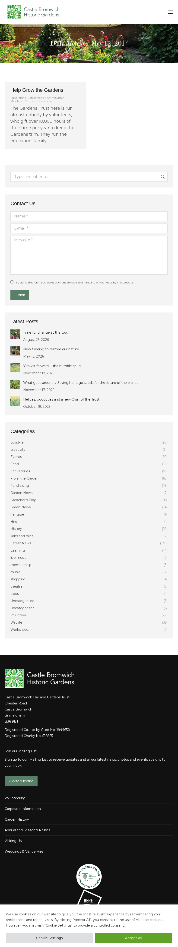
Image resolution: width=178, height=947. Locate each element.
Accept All (133, 938)
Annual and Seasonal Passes (27, 830)
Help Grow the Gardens (36, 90)
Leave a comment (43, 101)
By (55, 97)
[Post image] (15, 334)
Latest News (36, 97)
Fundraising (18, 97)
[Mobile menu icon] (170, 12)
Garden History (17, 819)
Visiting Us (13, 841)
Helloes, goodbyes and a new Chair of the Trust (61, 399)
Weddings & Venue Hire (24, 851)
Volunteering (15, 798)
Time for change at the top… (46, 332)
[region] (89, 925)
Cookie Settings (49, 938)
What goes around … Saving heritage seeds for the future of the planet (80, 383)
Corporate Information (23, 809)
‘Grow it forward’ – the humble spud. (52, 366)
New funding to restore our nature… (52, 349)
